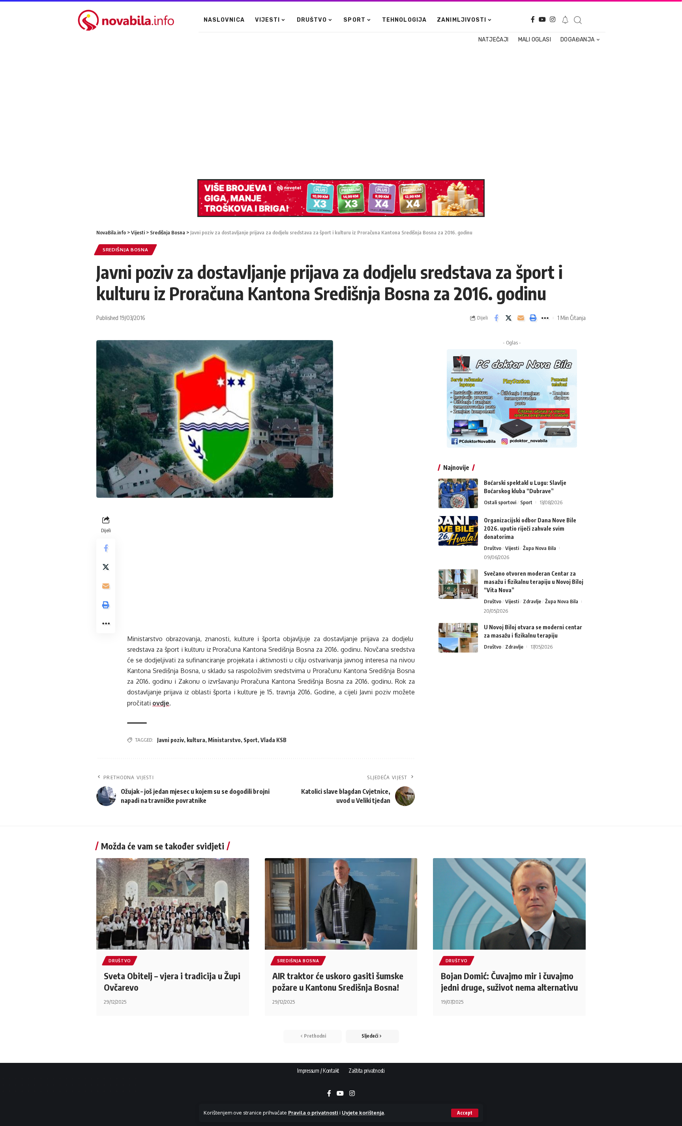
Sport (251, 740)
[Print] (532, 318)
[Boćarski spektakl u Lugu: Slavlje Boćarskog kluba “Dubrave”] (458, 493)
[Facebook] (533, 19)
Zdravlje (532, 601)
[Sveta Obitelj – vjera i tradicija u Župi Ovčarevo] (172, 904)
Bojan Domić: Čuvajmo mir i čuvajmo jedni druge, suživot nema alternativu (509, 981)
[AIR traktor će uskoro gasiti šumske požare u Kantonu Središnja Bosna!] (341, 904)
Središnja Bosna (125, 250)
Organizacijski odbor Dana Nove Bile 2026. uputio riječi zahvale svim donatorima (530, 528)
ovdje (160, 703)
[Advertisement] (337, 112)
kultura (196, 740)
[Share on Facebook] (496, 318)
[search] (577, 20)
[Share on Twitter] (508, 318)
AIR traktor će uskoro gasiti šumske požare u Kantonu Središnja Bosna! (337, 981)
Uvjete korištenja (363, 1112)
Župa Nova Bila (539, 548)
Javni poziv (170, 740)
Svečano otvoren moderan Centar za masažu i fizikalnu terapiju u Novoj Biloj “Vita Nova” (533, 581)
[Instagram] (552, 19)
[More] (545, 318)
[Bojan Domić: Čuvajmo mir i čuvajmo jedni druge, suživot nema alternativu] (509, 904)
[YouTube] (542, 19)
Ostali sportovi (500, 502)
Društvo (492, 548)
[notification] (565, 20)
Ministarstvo (224, 740)
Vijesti (512, 548)
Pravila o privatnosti (313, 1112)
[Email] (520, 318)
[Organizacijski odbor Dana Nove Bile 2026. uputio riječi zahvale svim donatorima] (458, 531)
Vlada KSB (273, 740)
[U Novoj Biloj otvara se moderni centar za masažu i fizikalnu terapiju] (458, 638)
